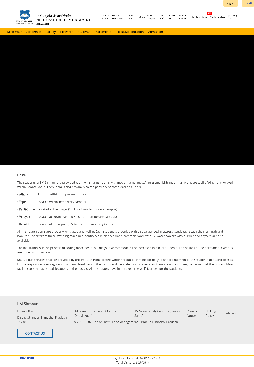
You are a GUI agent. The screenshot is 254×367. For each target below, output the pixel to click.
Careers (204, 16)
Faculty (51, 32)
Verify (213, 16)
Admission (155, 32)
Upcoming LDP (232, 17)
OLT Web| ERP (172, 17)
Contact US (35, 333)
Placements (103, 32)
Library (142, 16)
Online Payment (183, 17)
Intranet (231, 313)
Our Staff (162, 17)
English (231, 3)
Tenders (196, 16)
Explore (221, 16)
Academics (33, 32)
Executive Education (130, 32)
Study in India (131, 17)
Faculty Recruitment (118, 17)
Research (66, 32)
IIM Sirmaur (14, 32)
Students (84, 32)
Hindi (248, 3)
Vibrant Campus (151, 17)
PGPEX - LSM (105, 17)
